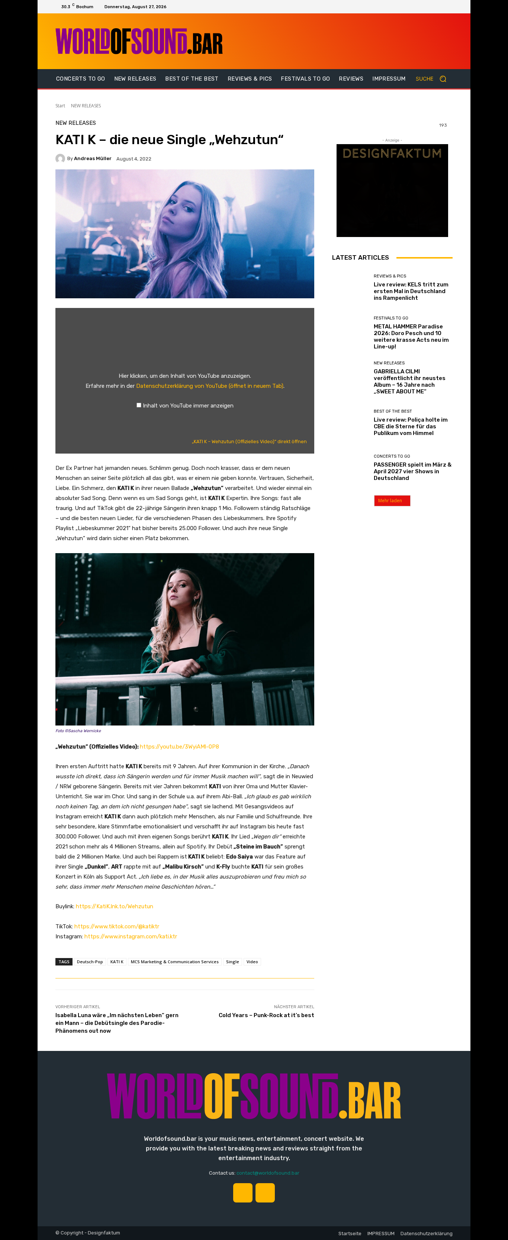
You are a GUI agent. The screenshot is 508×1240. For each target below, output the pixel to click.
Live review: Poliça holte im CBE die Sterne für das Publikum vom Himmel (411, 426)
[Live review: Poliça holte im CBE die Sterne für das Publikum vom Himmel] (350, 423)
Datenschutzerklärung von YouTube (209, 386)
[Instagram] (437, 6)
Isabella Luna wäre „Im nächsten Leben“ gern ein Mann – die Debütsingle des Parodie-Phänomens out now (117, 1023)
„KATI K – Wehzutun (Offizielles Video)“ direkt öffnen (249, 441)
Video (252, 961)
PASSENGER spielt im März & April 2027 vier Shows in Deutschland (412, 471)
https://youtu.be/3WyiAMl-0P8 (179, 746)
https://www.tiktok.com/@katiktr (116, 926)
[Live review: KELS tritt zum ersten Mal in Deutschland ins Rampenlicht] (350, 288)
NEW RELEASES (86, 106)
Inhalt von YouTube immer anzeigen (188, 405)
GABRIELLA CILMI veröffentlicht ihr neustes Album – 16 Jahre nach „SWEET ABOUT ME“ (410, 381)
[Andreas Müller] (61, 158)
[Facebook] (447, 6)
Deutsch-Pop (90, 961)
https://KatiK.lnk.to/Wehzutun (114, 906)
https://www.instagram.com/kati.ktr (130, 936)
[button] (434, 78)
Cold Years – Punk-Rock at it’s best (266, 1015)
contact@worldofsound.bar (268, 1173)
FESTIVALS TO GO (391, 318)
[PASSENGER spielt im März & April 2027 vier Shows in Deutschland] (350, 468)
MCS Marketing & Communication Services (175, 961)
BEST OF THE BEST (393, 411)
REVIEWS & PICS (390, 276)
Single (232, 961)
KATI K (116, 961)
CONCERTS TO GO (392, 456)
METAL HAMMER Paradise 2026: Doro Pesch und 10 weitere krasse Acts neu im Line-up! (411, 336)
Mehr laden (390, 500)
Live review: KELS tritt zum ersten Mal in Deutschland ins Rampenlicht (411, 291)
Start (60, 106)
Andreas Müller (93, 158)
